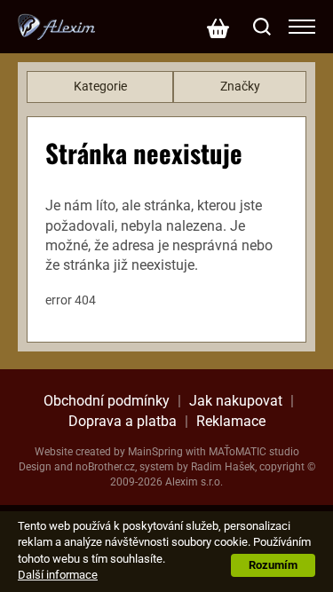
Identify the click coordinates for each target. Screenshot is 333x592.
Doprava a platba (122, 421)
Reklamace (231, 421)
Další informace (58, 574)
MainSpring (155, 452)
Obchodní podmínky (107, 400)
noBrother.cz (105, 467)
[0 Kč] (217, 26)
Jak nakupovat (235, 400)
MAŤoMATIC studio (254, 452)
